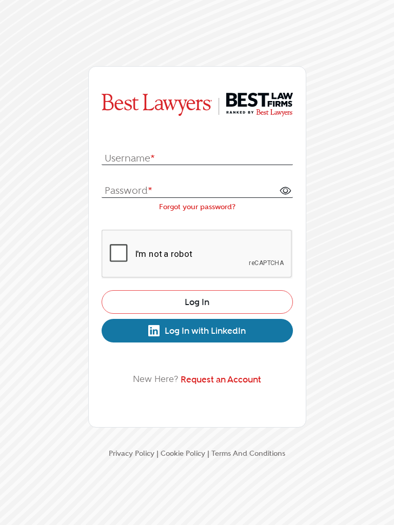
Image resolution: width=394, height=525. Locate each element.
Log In (197, 302)
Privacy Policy (131, 453)
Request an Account (221, 379)
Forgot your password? (197, 206)
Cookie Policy (183, 453)
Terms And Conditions (248, 453)
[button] (285, 190)
